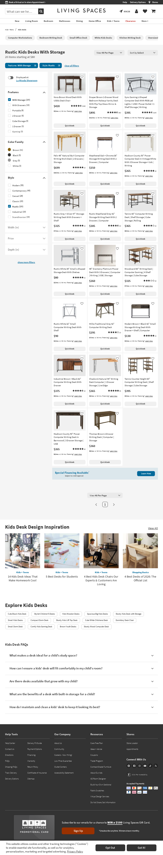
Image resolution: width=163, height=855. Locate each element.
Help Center (10, 743)
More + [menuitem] (145, 20)
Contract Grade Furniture (100, 766)
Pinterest (128, 766)
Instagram (139, 766)
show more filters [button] (26, 262)
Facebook (134, 766)
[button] (78, 106)
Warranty (31, 761)
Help (125, 2)
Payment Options (34, 749)
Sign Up (78, 830)
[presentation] (109, 52)
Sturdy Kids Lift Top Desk (66, 620)
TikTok (150, 766)
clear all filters (72, 66)
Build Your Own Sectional (100, 784)
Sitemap (30, 778)
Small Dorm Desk (15, 626)
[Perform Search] (41, 11)
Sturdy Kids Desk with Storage (128, 613)
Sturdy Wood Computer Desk (96, 626)
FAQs (7, 761)
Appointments (132, 749)
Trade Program (96, 761)
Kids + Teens (9, 30)
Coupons (94, 755)
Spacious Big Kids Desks (97, 613)
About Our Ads (96, 772)
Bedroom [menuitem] (48, 20)
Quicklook (69, 125)
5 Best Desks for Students (62, 576)
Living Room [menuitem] (31, 20)
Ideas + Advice (96, 749)
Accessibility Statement (63, 772)
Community (59, 749)
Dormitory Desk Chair (125, 620)
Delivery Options (138, 2)
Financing (31, 755)
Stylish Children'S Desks (44, 613)
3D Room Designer (98, 778)
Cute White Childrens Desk (96, 620)
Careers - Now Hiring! (63, 755)
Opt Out (110, 847)
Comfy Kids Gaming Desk (41, 626)
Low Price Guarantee (63, 761)
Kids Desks (22, 30)
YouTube (145, 766)
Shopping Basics (140, 572)
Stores (155, 2)
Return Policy (32, 766)
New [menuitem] (17, 20)
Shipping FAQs (11, 766)
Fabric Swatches (97, 790)
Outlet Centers (60, 766)
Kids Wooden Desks (70, 613)
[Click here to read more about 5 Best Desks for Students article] (61, 550)
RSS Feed (155, 766)
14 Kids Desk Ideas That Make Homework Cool (23, 578)
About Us (58, 743)
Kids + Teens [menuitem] (113, 20)
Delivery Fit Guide (34, 743)
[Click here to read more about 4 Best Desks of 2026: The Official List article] (140, 550)
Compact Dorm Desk (39, 620)
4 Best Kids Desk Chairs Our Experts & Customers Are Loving (101, 580)
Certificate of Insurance (37, 772)
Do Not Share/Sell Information (102, 802)
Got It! (141, 847)
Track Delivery (11, 772)
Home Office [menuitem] (95, 20)
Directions (9, 755)
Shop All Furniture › (17, 2)
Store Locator (132, 743)
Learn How (78, 111)
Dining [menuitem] (79, 20)
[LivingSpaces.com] (81, 10)
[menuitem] (153, 11)
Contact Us (9, 749)
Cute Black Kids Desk (17, 613)
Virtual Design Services (99, 796)
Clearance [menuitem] (130, 20)
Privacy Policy (75, 851)
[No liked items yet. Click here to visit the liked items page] (145, 11)
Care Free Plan (96, 743)
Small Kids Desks (15, 620)
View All (153, 528)
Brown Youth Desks (68, 626)
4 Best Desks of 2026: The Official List (140, 578)
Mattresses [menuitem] (64, 20)
